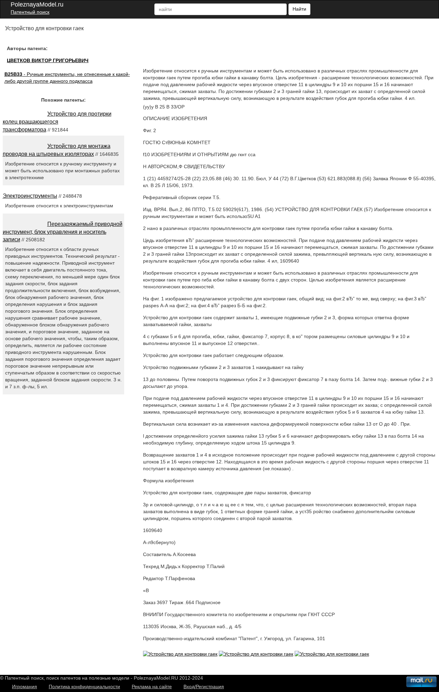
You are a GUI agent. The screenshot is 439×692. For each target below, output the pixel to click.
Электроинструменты (30, 196)
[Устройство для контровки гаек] (180, 654)
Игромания (24, 686)
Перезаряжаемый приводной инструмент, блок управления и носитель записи (62, 232)
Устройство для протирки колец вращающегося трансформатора (57, 121)
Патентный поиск (30, 12)
